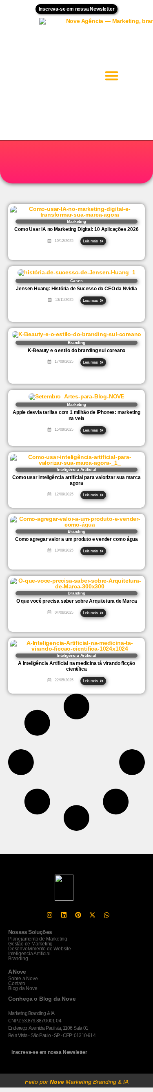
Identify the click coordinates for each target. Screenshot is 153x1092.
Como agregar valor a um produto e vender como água (76, 539)
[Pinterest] (78, 915)
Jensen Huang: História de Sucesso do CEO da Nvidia (76, 289)
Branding (76, 342)
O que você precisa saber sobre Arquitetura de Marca (76, 601)
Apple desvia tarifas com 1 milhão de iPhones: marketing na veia (76, 415)
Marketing (76, 221)
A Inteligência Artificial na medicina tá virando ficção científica (76, 666)
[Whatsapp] (107, 915)
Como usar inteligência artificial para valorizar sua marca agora (76, 480)
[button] (112, 75)
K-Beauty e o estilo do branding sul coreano (76, 350)
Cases (76, 280)
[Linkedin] (64, 915)
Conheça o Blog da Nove (42, 998)
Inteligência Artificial (76, 469)
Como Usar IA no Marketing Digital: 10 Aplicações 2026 (76, 229)
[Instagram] (50, 915)
